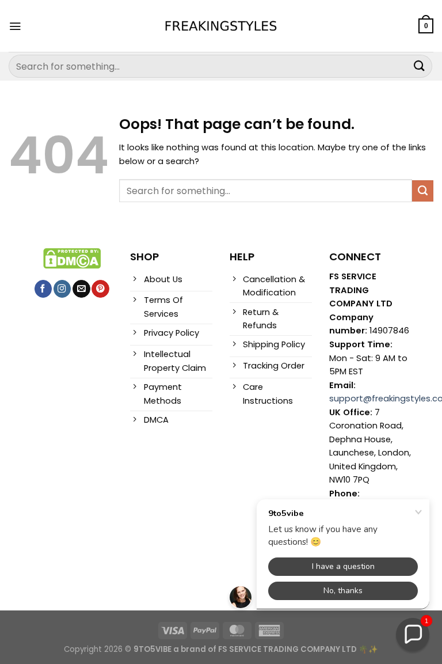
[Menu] (15, 26)
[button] (412, 634)
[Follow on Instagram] (62, 289)
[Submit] (419, 66)
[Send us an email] (81, 289)
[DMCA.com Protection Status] (72, 258)
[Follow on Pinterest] (100, 289)
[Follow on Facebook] (43, 289)
